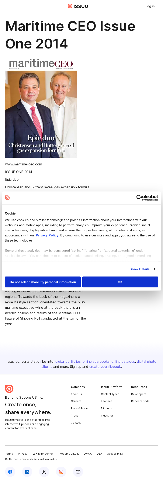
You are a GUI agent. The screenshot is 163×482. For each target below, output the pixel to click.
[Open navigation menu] (7, 6)
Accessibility (115, 453)
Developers (138, 394)
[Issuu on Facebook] (10, 472)
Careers (76, 401)
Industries (107, 415)
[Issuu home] (78, 6)
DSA (99, 453)
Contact (76, 422)
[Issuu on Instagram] (61, 472)
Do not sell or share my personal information (43, 282)
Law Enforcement (43, 453)
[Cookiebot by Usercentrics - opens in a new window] (139, 198)
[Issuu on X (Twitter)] (44, 472)
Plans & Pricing (80, 408)
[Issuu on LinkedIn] (27, 472)
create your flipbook (105, 366)
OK (120, 282)
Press (74, 415)
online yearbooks (96, 361)
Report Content (69, 453)
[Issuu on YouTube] (78, 472)
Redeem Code (140, 401)
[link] (150, 6)
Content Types (110, 394)
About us (76, 394)
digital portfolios (68, 361)
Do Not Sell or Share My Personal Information (31, 459)
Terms (9, 453)
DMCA (88, 453)
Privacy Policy (47, 235)
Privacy (22, 453)
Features (106, 401)
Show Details (139, 269)
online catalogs (123, 361)
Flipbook (106, 408)
